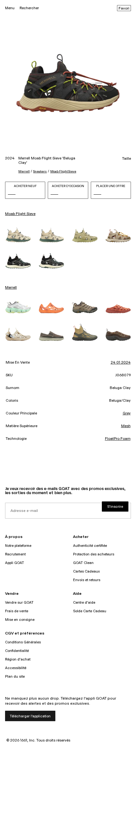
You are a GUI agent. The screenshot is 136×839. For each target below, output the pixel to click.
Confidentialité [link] (17, 651)
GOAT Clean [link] (83, 563)
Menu (10, 8)
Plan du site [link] (15, 676)
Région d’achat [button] (17, 659)
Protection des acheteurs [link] (93, 554)
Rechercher (29, 8)
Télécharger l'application (30, 716)
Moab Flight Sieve (63, 171)
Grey (127, 413)
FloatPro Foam (118, 439)
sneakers (40, 171)
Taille (126, 159)
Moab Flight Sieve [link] (20, 214)
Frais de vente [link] (16, 611)
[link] (18, 235)
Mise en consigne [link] (19, 619)
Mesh (126, 426)
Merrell (24, 171)
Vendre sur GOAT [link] (19, 602)
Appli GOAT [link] (14, 563)
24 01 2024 (121, 363)
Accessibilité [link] (15, 668)
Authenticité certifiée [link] (90, 545)
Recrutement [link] (15, 554)
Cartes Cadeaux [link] (86, 571)
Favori (124, 8)
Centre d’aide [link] (84, 602)
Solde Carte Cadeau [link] (89, 611)
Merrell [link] (11, 288)
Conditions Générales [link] (23, 642)
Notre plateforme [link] (18, 545)
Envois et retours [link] (86, 580)
